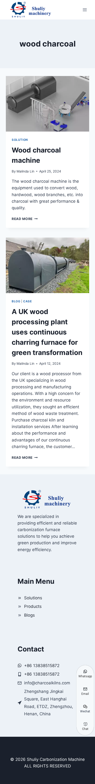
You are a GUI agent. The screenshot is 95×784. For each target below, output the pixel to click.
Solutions (33, 597)
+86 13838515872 (41, 674)
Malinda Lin (25, 171)
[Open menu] (84, 9)
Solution (20, 140)
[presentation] (47, 104)
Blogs (29, 615)
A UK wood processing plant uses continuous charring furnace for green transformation (47, 332)
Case (27, 301)
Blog (16, 301)
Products (33, 606)
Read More (25, 219)
